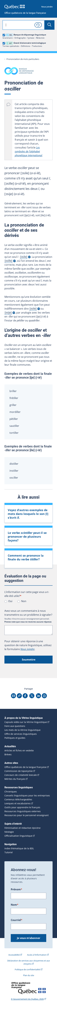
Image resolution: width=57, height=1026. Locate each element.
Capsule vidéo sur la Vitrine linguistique (25, 722)
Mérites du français (14, 779)
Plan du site (28, 975)
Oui (10, 601)
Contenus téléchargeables (18, 799)
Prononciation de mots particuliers (22, 59)
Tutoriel (8, 852)
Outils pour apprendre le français (22, 807)
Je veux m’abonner (28, 938)
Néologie (9, 832)
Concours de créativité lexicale (20, 775)
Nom (14, 904)
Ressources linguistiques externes (22, 811)
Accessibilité (14, 954)
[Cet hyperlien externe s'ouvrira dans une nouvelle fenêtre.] (14, 7)
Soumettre (28, 659)
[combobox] (23, 25)
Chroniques (10, 791)
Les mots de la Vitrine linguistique (22, 730)
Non (23, 601)
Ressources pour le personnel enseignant (26, 815)
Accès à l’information (36, 954)
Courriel (16, 920)
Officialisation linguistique (18, 836)
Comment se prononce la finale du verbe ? (26, 557)
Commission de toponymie (18, 771)
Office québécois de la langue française (25, 13)
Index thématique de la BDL (19, 848)
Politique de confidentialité (27, 969)
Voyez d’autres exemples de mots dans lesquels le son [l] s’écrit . (28, 513)
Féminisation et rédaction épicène (22, 828)
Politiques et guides (14, 738)
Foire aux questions (14, 726)
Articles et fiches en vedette (19, 750)
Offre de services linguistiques (20, 734)
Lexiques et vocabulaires (17, 803)
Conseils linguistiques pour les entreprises (27, 795)
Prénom (16, 889)
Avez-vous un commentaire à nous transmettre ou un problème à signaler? (28, 612)
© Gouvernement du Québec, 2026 (27, 999)
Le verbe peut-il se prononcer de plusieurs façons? (27, 536)
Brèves (8, 754)
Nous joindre (47, 7)
